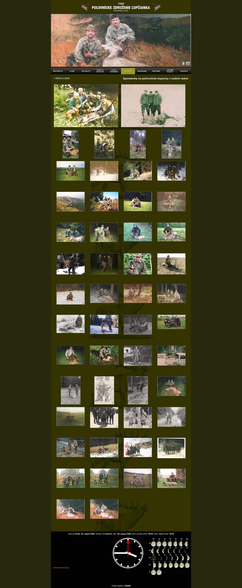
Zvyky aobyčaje (100, 71)
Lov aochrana (114, 71)
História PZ (58, 71)
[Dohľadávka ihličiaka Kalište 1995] (138, 451)
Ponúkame (142, 71)
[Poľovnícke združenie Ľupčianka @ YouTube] (187, 63)
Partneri (156, 71)
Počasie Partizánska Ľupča (61, 567)
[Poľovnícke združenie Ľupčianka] (121, 7)
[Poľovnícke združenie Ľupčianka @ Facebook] (183, 63)
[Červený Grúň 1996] (104, 451)
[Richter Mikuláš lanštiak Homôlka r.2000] (171, 482)
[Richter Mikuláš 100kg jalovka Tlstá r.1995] (70, 513)
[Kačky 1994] (70, 482)
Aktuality (86, 71)
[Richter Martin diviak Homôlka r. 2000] (138, 482)
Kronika (128, 71)
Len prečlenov (170, 71)
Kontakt (184, 71)
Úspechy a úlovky (62, 78)
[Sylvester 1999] (171, 451)
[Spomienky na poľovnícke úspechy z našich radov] (70, 144)
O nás (72, 71)
